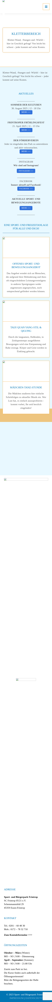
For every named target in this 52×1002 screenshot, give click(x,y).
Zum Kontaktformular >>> (18, 935)
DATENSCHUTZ (34, 998)
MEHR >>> (26, 112)
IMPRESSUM (16, 998)
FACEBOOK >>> (26, 189)
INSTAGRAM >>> (26, 171)
